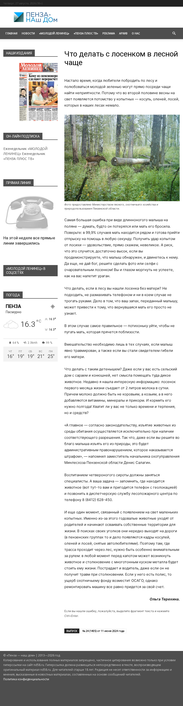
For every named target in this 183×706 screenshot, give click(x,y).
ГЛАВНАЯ (11, 33)
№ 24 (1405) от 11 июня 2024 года (103, 631)
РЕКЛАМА (108, 33)
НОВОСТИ (28, 33)
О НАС (136, 33)
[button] (174, 33)
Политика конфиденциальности (26, 679)
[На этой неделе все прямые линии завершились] (30, 212)
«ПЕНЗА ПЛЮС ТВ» (86, 33)
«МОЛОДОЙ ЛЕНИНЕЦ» (54, 33)
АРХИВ (123, 33)
